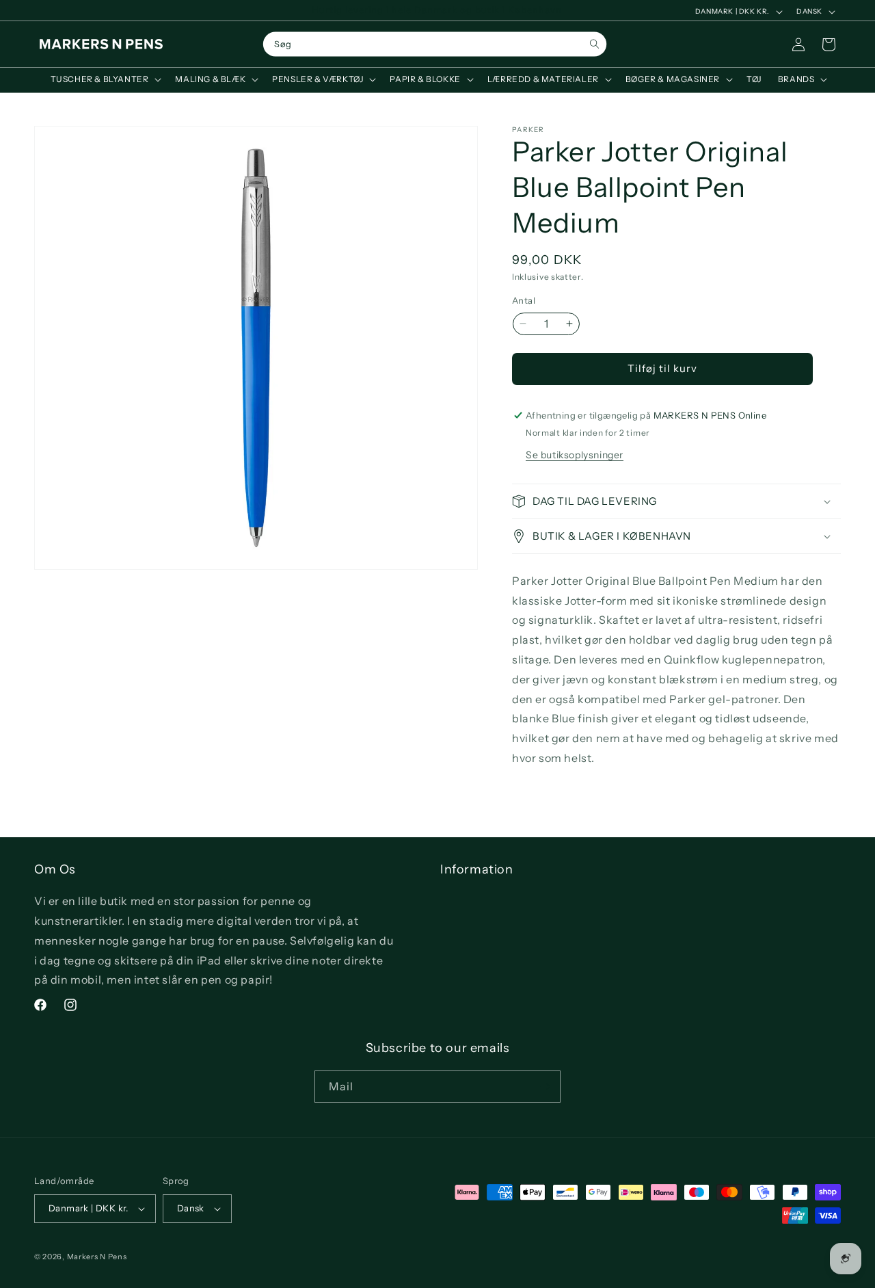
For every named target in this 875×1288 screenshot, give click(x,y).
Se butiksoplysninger (574, 455)
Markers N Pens (97, 1256)
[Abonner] (545, 1086)
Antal (523, 300)
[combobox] (435, 44)
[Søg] (594, 44)
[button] (104, 79)
